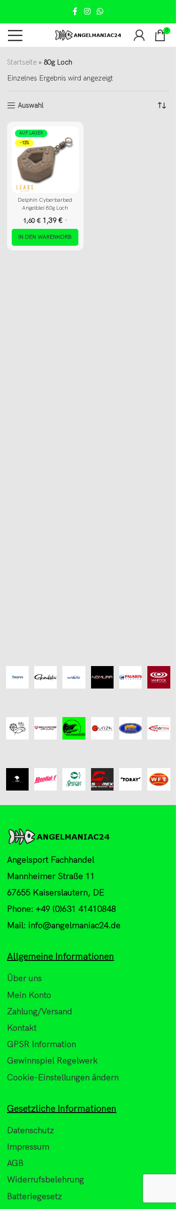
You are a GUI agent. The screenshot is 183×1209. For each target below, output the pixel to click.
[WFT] (158, 779)
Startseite (22, 62)
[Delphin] (17, 677)
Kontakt (22, 1028)
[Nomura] (102, 677)
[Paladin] (130, 677)
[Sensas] (73, 779)
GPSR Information (41, 1044)
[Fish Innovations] (73, 728)
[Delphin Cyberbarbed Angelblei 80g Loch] (45, 159)
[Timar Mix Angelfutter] (158, 728)
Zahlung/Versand (39, 1012)
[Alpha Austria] (17, 779)
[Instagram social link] (87, 11)
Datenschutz (30, 1131)
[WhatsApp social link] (100, 11)
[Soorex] (102, 779)
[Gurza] (102, 728)
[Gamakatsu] (45, 677)
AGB (15, 1163)
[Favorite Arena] (45, 728)
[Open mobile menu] (15, 35)
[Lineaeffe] (130, 728)
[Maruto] (73, 677)
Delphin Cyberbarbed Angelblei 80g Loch (45, 204)
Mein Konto (29, 995)
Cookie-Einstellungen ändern (63, 1078)
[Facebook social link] (75, 11)
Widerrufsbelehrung (45, 1180)
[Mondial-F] (45, 779)
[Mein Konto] (139, 35)
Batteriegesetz (34, 1197)
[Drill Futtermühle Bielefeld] (17, 728)
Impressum (28, 1147)
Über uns (24, 978)
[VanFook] (158, 677)
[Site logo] (88, 34)
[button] (45, 237)
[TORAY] (130, 779)
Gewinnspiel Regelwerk (52, 1061)
